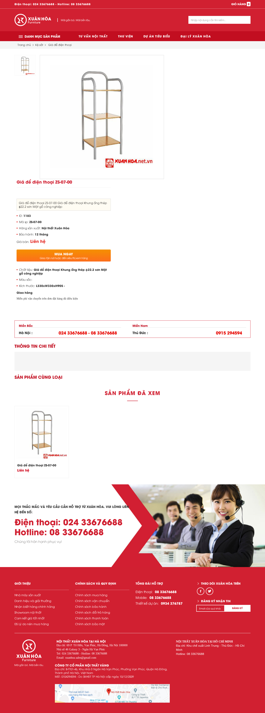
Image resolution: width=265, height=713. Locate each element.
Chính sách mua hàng (91, 595)
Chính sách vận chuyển (92, 601)
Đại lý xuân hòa (196, 36)
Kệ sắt (39, 45)
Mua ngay (64, 255)
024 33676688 (43, 4)
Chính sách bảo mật (90, 624)
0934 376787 (172, 603)
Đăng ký (237, 608)
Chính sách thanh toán (91, 618)
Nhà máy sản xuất (27, 595)
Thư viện (125, 36)
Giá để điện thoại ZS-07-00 (36, 465)
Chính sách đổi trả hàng (92, 612)
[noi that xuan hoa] (112, 693)
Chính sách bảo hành (91, 606)
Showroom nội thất (27, 612)
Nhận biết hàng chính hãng (34, 606)
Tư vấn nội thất (93, 36)
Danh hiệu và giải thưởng (32, 601)
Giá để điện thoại (60, 45)
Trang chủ (24, 45)
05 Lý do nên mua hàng (31, 624)
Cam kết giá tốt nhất (29, 618)
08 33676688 (81, 4)
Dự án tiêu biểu (156, 36)
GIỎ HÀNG (240, 4)
